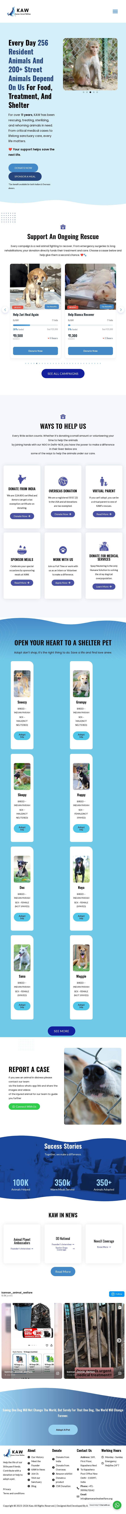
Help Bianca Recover (26, 314)
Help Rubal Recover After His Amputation (86, 316)
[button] (115, 11)
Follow (119, 1294)
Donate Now (35, 350)
